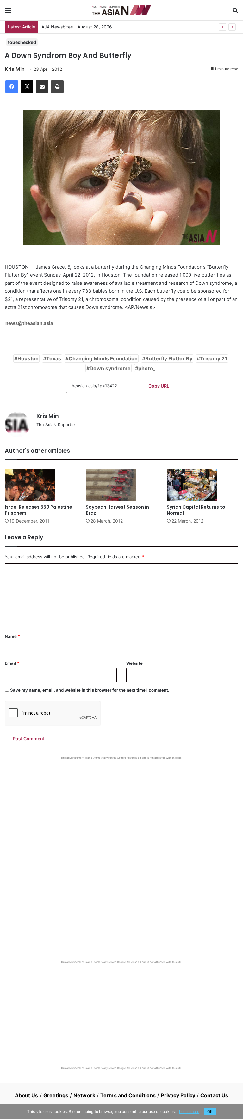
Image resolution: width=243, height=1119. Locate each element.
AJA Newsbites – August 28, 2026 (76, 26)
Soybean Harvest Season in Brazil (117, 510)
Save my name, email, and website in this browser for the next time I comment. (89, 690)
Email (12, 663)
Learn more (189, 1111)
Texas (53, 358)
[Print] (57, 86)
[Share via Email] (42, 86)
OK (210, 1111)
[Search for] (235, 12)
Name (12, 636)
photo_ (146, 368)
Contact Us (214, 1095)
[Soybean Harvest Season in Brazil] (121, 485)
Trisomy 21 (213, 358)
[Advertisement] (121, 807)
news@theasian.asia (29, 323)
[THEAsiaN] (121, 10)
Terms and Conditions (128, 1095)
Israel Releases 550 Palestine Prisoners (38, 510)
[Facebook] (11, 86)
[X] (27, 86)
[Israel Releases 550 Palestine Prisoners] (40, 485)
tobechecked (22, 42)
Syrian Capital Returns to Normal (196, 510)
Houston (28, 358)
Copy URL (158, 385)
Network (84, 1095)
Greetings (55, 1095)
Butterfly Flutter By (168, 358)
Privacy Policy (178, 1095)
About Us (26, 1095)
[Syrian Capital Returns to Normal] (202, 485)
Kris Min (15, 69)
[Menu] (8, 12)
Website (134, 663)
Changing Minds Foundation (103, 358)
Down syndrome (110, 368)
